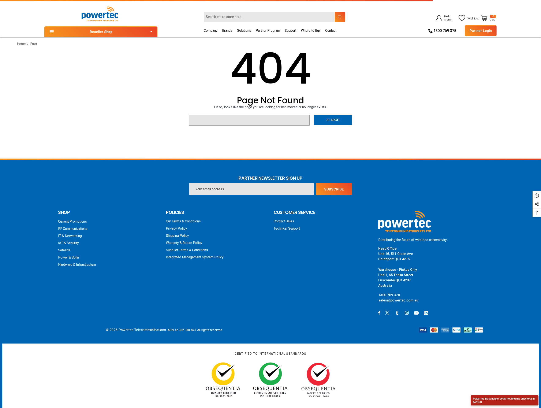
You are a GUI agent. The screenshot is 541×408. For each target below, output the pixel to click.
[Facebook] (379, 313)
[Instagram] (407, 313)
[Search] (340, 17)
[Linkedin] (427, 313)
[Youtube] (417, 313)
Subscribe (334, 189)
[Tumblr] (398, 313)
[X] (388, 313)
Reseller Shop (101, 32)
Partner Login (481, 31)
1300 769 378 (444, 30)
